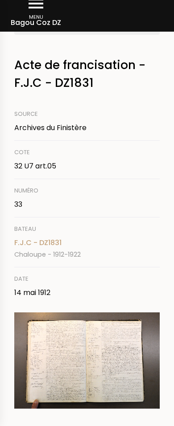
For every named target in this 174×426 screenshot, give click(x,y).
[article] (87, 248)
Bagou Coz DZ (36, 22)
